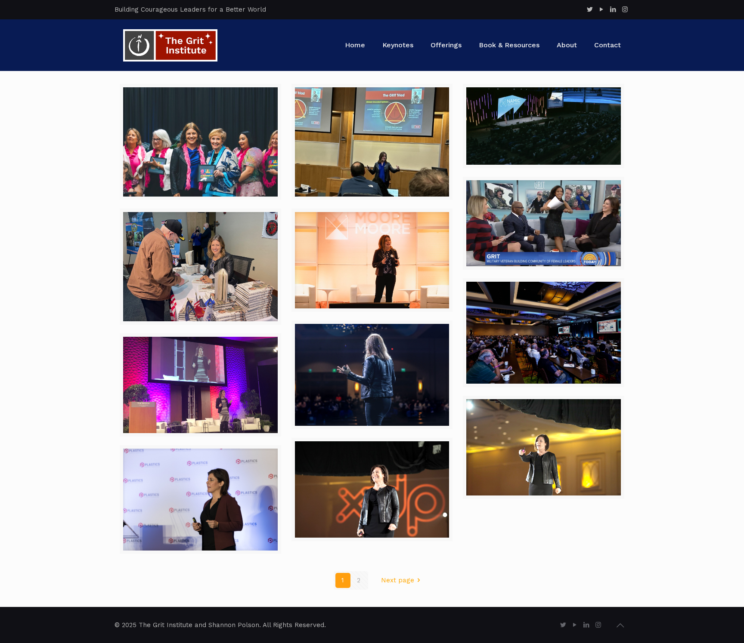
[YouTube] (601, 9)
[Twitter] (590, 9)
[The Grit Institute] (170, 45)
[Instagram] (624, 9)
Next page (397, 580)
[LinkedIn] (613, 9)
